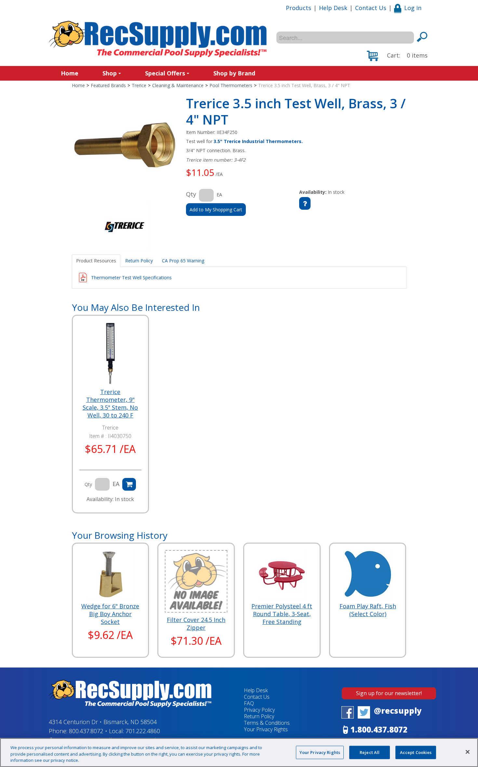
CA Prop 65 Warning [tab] (183, 261)
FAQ (249, 703)
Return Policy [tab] (139, 261)
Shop (109, 73)
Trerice (139, 85)
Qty (191, 194)
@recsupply (398, 710)
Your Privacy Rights (319, 752)
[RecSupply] (158, 39)
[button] (397, 56)
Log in (412, 8)
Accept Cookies (416, 752)
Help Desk (333, 8)
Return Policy (259, 716)
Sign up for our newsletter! (389, 693)
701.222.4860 (143, 731)
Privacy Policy (259, 709)
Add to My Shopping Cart (216, 209)
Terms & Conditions (267, 722)
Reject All (369, 752)
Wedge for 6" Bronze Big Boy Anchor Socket (110, 614)
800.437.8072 (86, 731)
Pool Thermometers (230, 85)
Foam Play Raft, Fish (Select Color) (367, 610)
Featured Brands (108, 85)
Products (298, 8)
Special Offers (165, 73)
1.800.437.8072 (379, 729)
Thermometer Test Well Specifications (131, 277)
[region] (239, 752)
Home (69, 73)
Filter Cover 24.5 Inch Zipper (196, 623)
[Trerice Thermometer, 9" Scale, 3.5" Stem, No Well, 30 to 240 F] (110, 353)
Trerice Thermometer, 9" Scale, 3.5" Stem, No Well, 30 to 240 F (110, 403)
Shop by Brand (234, 73)
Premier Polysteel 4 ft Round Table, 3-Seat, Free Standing (281, 614)
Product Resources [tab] (96, 261)
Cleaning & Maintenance (178, 85)
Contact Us (370, 8)
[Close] (467, 752)
